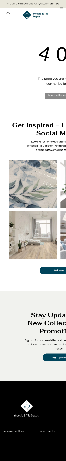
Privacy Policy (48, 431)
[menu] (61, 8)
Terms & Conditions (13, 431)
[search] (8, 14)
